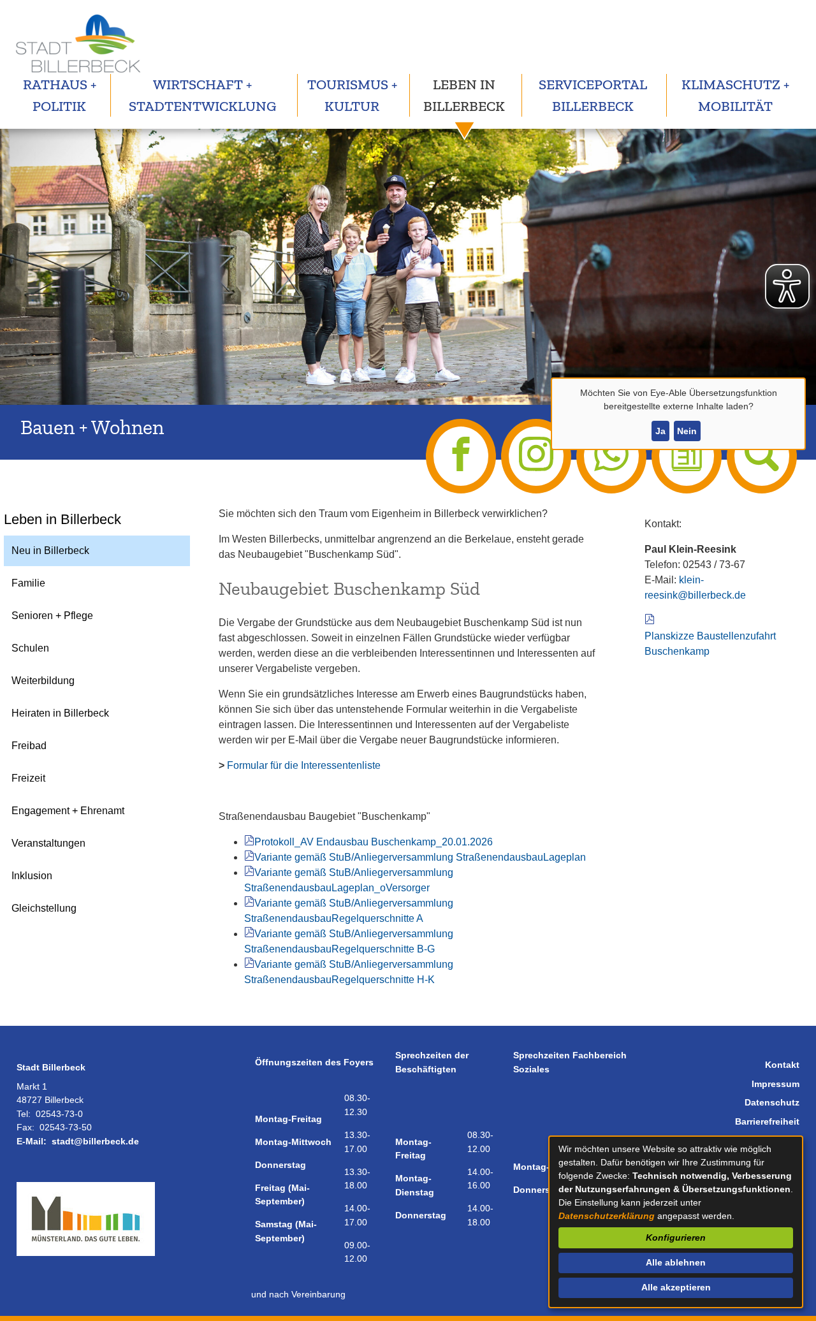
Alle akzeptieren (676, 1287)
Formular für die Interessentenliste (304, 765)
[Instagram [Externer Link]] (536, 456)
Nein (687, 431)
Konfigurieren (676, 1237)
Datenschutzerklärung (606, 1216)
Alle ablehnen (676, 1262)
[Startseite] (77, 42)
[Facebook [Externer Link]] (461, 456)
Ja (660, 431)
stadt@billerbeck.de (95, 1141)
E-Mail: (32, 1141)
